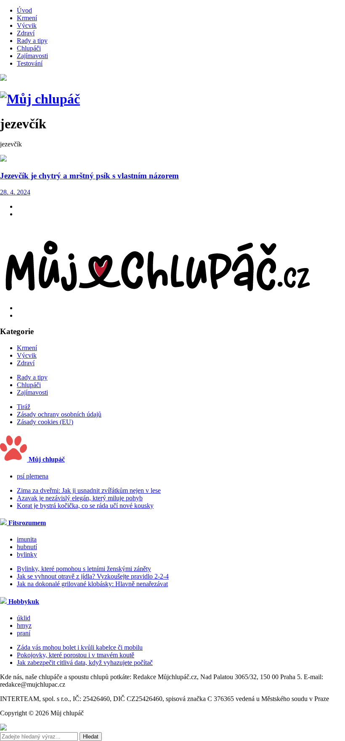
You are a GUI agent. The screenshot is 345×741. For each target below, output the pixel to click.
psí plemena (32, 476)
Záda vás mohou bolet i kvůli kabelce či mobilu (80, 647)
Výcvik (27, 25)
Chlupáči (29, 48)
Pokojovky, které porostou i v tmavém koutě (75, 655)
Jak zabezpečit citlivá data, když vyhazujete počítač (85, 662)
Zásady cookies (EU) (45, 421)
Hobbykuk (23, 601)
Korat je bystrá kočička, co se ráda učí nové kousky (85, 505)
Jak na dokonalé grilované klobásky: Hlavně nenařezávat (92, 583)
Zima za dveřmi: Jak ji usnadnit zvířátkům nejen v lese (89, 490)
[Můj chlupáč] (40, 98)
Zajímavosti (32, 55)
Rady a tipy (32, 40)
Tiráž (23, 406)
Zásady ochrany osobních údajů (59, 414)
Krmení (27, 17)
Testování (29, 63)
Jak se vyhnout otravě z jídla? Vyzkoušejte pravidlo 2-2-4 (93, 576)
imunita (27, 539)
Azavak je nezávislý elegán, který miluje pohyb (80, 498)
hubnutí (27, 546)
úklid (23, 617)
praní (23, 633)
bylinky (27, 554)
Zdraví (25, 33)
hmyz (24, 625)
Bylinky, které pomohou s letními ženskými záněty (84, 568)
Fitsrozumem (26, 522)
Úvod (24, 10)
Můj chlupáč (46, 459)
